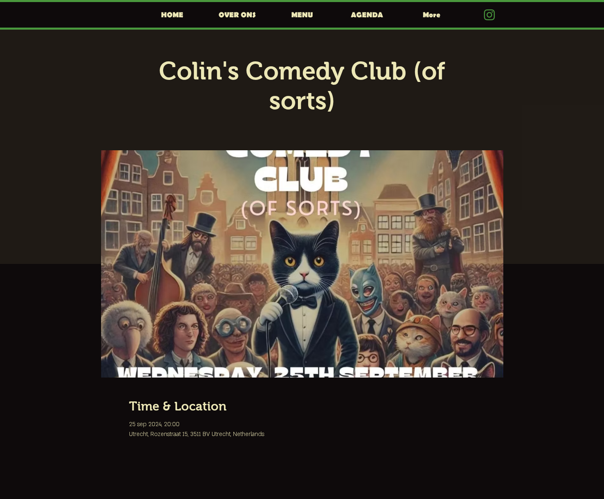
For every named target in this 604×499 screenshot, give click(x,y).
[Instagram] (489, 15)
